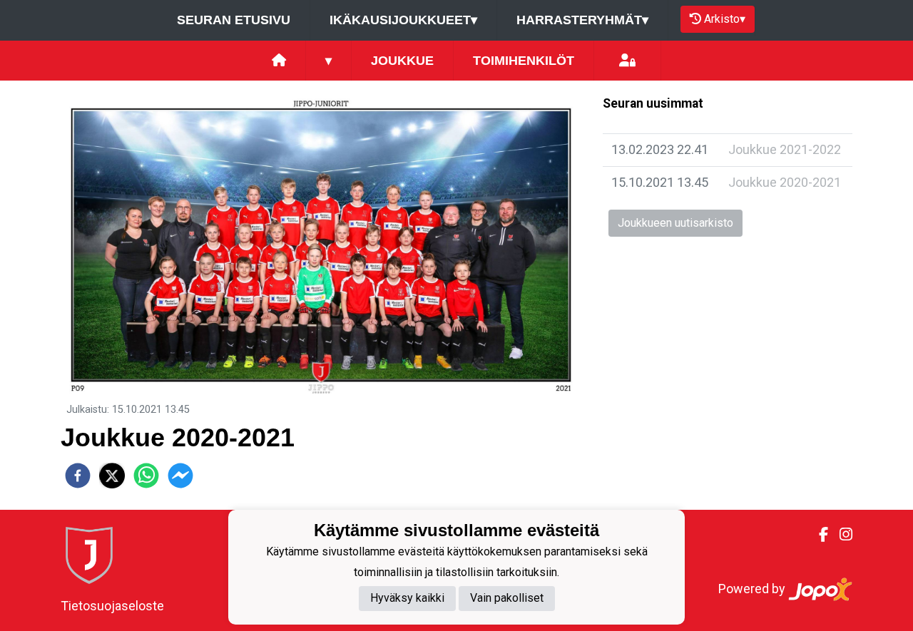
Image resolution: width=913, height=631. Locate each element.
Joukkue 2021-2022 (784, 149)
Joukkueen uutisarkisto (675, 223)
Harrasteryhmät (582, 20)
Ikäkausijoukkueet (403, 20)
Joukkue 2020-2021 (784, 182)
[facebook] (78, 475)
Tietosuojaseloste (112, 605)
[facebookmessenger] (180, 475)
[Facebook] (817, 535)
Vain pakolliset (507, 598)
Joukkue (402, 60)
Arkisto (724, 19)
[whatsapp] (146, 475)
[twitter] (112, 475)
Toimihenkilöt (523, 60)
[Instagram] (840, 535)
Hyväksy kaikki (407, 598)
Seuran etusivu (233, 20)
